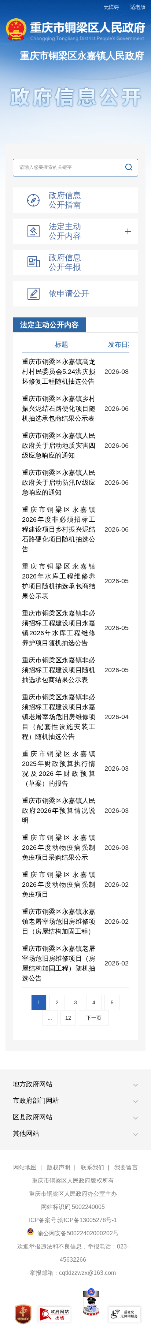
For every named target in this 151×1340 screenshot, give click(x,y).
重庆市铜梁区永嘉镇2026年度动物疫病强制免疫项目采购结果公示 (58, 847)
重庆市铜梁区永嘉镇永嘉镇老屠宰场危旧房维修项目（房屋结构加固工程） (58, 921)
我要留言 (126, 1167)
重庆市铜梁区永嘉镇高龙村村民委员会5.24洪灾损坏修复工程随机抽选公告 (58, 371)
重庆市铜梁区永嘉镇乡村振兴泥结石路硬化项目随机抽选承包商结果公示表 (58, 408)
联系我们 (92, 1167)
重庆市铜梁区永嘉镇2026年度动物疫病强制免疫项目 (58, 884)
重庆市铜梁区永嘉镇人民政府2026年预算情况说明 (58, 810)
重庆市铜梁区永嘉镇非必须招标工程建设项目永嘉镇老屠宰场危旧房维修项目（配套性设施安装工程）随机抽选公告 (58, 716)
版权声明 (58, 1167)
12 (68, 1018)
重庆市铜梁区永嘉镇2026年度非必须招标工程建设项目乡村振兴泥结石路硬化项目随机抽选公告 (58, 529)
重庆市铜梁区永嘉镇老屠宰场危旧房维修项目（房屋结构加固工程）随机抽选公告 (58, 963)
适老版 (138, 7)
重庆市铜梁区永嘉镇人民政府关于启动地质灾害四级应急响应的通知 (58, 445)
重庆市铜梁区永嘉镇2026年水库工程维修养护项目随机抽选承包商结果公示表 (58, 581)
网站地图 (25, 1167)
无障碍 (111, 7)
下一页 (94, 1018)
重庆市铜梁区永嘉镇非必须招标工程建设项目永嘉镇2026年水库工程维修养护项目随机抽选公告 (58, 628)
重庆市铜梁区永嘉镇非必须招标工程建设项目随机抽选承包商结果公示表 (58, 670)
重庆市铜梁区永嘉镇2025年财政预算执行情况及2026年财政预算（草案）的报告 (58, 768)
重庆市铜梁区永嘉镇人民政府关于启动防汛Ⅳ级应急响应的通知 (58, 482)
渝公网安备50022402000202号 (77, 1233)
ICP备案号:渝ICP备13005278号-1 (73, 1220)
